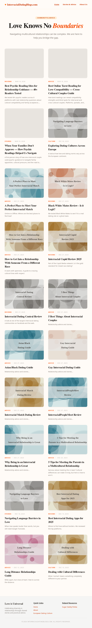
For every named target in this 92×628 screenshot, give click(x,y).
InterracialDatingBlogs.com (21, 4)
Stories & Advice (69, 4)
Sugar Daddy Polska (69, 607)
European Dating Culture (42, 613)
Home (56, 4)
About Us (83, 4)
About (35, 610)
